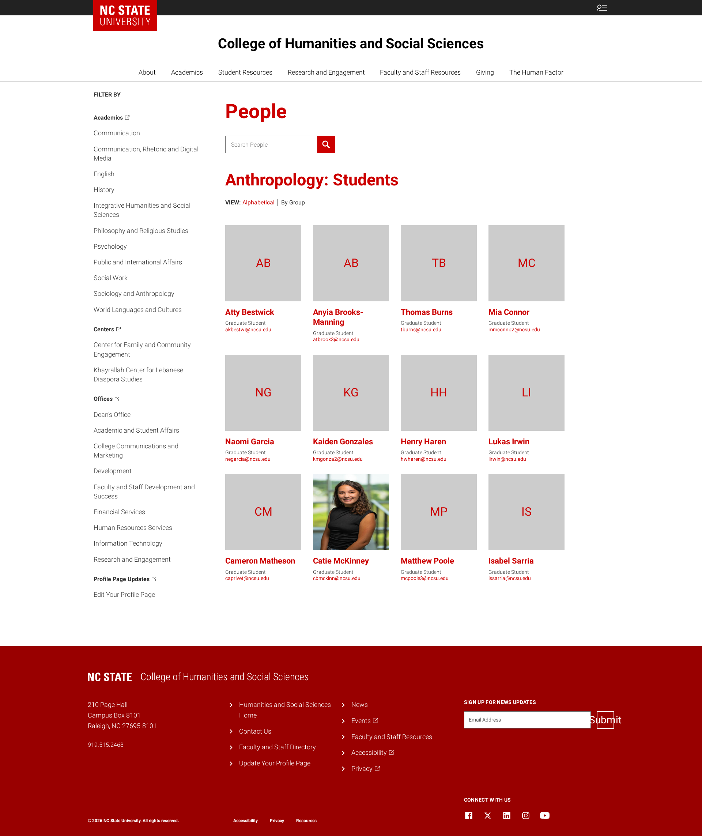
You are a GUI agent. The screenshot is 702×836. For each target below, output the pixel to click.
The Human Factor (536, 72)
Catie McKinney (341, 560)
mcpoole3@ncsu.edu (425, 578)
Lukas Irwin (508, 441)
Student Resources (245, 72)
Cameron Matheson (260, 560)
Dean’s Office (112, 414)
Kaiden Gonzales (343, 441)
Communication (117, 133)
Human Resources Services (133, 527)
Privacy (277, 820)
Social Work (111, 278)
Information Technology (128, 543)
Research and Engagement (326, 72)
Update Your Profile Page (274, 763)
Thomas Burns (427, 312)
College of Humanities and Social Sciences (351, 43)
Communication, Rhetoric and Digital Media (146, 153)
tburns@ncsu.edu (421, 329)
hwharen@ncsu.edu (423, 459)
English (104, 174)
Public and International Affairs (138, 262)
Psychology (110, 246)
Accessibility (245, 820)
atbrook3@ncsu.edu (336, 339)
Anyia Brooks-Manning (338, 317)
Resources (306, 820)
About (147, 72)
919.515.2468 (106, 744)
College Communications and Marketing (136, 450)
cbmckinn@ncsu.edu (337, 578)
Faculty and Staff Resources (420, 72)
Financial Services (119, 512)
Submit (605, 720)
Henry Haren (423, 441)
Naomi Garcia (249, 441)
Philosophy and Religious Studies (141, 230)
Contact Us (255, 731)
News (359, 704)
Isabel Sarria (511, 560)
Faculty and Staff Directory (277, 747)
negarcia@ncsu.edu (248, 459)
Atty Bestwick (249, 312)
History (104, 189)
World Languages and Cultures (138, 309)
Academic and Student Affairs (136, 430)
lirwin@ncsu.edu (507, 459)
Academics (187, 72)
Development (113, 471)
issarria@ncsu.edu (509, 578)
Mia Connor (508, 312)
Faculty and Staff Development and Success (144, 491)
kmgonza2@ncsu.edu (338, 459)
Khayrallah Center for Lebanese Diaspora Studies (138, 374)
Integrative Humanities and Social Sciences (142, 210)
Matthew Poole (427, 560)
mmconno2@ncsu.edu (514, 329)
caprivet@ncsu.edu (247, 578)
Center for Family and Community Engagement (142, 349)
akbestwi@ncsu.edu (248, 329)
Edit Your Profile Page (124, 595)
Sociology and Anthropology (134, 294)
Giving (485, 72)
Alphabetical (258, 202)
